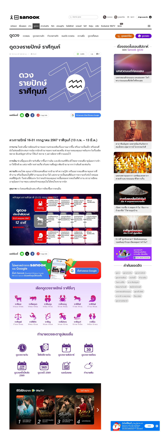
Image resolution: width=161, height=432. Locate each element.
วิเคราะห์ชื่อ (120, 282)
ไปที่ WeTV (85, 390)
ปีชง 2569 (137, 296)
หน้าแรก (14, 26)
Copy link (43, 115)
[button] (70, 17)
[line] (22, 115)
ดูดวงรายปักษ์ (140, 273)
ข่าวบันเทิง (45, 26)
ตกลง (149, 426)
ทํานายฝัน (142, 277)
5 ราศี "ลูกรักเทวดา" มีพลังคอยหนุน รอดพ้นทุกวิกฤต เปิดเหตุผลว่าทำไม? (131, 240)
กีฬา (52, 26)
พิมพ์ (34, 54)
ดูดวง (36, 26)
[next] (98, 410)
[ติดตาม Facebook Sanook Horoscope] (133, 253)
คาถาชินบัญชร (133, 282)
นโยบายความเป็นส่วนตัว (128, 428)
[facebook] (32, 115)
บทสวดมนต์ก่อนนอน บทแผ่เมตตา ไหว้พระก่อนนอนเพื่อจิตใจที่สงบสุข (132, 79)
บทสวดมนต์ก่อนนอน (123, 291)
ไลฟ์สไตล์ (69, 26)
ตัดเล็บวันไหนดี (135, 287)
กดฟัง (82, 54)
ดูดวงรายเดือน (121, 277)
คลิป (97, 26)
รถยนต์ (79, 26)
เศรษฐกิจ (60, 26)
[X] (27, 115)
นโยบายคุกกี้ (139, 428)
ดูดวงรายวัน (127, 273)
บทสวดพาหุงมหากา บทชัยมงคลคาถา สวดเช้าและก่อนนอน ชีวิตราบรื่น (132, 177)
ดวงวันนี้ (132, 277)
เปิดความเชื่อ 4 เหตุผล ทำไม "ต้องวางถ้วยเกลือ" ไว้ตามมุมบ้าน (132, 209)
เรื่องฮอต (22, 26)
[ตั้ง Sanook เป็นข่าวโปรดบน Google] (55, 269)
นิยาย (119, 26)
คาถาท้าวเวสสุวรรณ (123, 296)
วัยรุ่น (91, 26)
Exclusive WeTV (108, 26)
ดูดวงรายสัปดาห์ (121, 301)
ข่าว (29, 26)
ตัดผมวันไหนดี (121, 287)
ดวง (12, 140)
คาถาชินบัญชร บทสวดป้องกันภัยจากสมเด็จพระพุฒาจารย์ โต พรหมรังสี (132, 145)
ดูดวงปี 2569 (138, 291)
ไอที (85, 26)
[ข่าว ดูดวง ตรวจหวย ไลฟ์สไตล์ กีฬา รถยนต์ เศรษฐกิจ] (24, 17)
